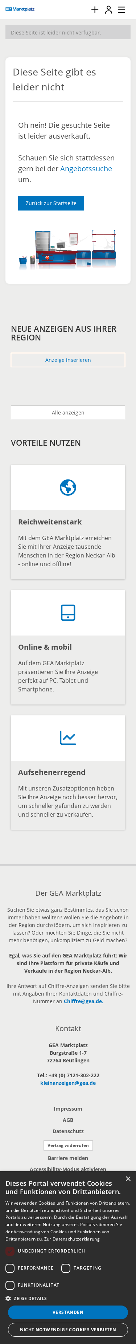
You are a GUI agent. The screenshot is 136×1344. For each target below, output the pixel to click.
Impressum (68, 1108)
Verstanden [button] (68, 1312)
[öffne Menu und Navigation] (118, 9)
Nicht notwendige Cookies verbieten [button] (68, 1330)
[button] (68, 1298)
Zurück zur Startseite (51, 203)
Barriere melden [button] (68, 1158)
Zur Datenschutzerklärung (72, 1239)
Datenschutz (68, 1131)
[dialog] (68, 1257)
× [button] (128, 1179)
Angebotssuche (86, 168)
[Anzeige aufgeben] (94, 10)
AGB (68, 1119)
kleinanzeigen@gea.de (68, 1082)
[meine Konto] (108, 10)
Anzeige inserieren (68, 359)
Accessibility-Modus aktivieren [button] (68, 1169)
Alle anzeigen (68, 412)
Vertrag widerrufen (68, 1145)
